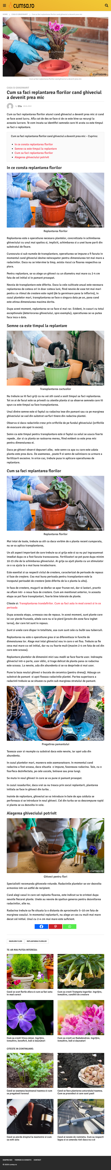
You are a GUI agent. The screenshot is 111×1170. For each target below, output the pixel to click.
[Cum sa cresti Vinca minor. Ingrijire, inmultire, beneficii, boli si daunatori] (30, 1017)
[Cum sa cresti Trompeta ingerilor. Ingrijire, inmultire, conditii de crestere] (81, 971)
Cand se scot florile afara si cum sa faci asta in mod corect (29, 993)
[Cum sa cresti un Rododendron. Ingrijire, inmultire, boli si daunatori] (81, 1017)
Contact (37, 1160)
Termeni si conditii (23, 1160)
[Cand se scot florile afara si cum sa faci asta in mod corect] (30, 971)
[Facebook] (41, 926)
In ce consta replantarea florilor (34, 144)
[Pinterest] (55, 926)
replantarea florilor (37, 941)
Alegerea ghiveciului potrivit (32, 157)
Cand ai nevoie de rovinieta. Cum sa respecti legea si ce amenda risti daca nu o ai (81, 1138)
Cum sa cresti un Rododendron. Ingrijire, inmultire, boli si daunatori (79, 1039)
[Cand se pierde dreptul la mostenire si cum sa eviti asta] (30, 1116)
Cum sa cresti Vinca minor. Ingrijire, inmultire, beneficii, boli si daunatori (26, 1039)
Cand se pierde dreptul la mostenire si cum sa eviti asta (29, 1138)
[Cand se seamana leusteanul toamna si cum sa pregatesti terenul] (30, 1070)
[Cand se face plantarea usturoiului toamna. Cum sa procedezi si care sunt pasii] (81, 1070)
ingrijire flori (15, 941)
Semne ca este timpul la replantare (36, 148)
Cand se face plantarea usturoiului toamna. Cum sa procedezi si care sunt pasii (80, 1092)
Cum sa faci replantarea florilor (34, 153)
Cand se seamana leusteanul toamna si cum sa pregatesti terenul (29, 1092)
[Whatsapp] (69, 926)
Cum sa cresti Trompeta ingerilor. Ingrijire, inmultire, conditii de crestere (80, 993)
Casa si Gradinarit (18, 87)
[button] (4, 5)
